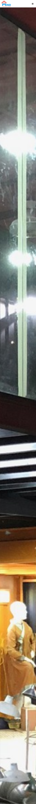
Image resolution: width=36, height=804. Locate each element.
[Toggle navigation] (33, 3)
